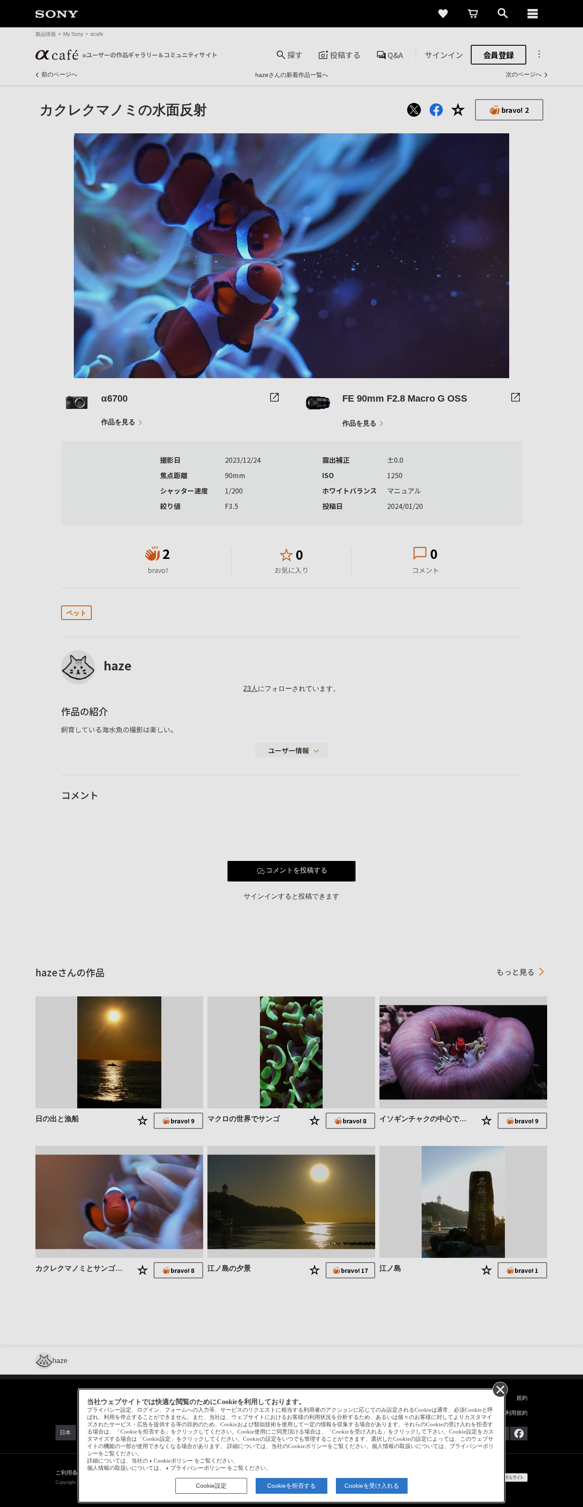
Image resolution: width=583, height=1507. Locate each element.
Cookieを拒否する (291, 1485)
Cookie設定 (211, 1485)
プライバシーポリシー (198, 1468)
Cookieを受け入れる (371, 1485)
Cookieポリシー (173, 1461)
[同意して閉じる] (500, 1389)
